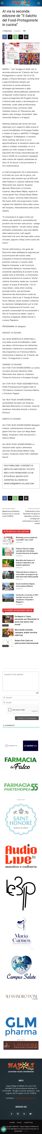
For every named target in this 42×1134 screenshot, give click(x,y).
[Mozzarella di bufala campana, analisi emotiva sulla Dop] (8, 632)
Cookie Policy (28, 1122)
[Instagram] (18, 1113)
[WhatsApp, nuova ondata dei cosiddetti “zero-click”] (8, 540)
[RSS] (24, 1114)
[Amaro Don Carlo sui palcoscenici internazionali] (8, 643)
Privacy (19, 1122)
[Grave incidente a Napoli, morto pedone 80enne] (8, 587)
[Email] (20, 37)
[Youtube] (30, 1114)
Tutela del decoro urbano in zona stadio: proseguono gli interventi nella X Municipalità (27, 574)
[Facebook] (4, 37)
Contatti (12, 1122)
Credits (25, 1131)
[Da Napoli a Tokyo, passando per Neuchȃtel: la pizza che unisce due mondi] (8, 619)
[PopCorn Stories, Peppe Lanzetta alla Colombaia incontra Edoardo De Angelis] (8, 552)
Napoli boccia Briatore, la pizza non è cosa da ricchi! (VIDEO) (11, 513)
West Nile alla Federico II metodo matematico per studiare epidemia (25, 562)
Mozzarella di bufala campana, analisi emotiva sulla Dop (26, 632)
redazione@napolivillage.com (25, 1098)
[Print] (26, 37)
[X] (10, 37)
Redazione (8, 31)
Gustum (5, 625)
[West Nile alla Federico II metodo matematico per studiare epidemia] (8, 563)
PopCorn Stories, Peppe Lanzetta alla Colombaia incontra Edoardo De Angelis (27, 551)
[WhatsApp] (15, 37)
